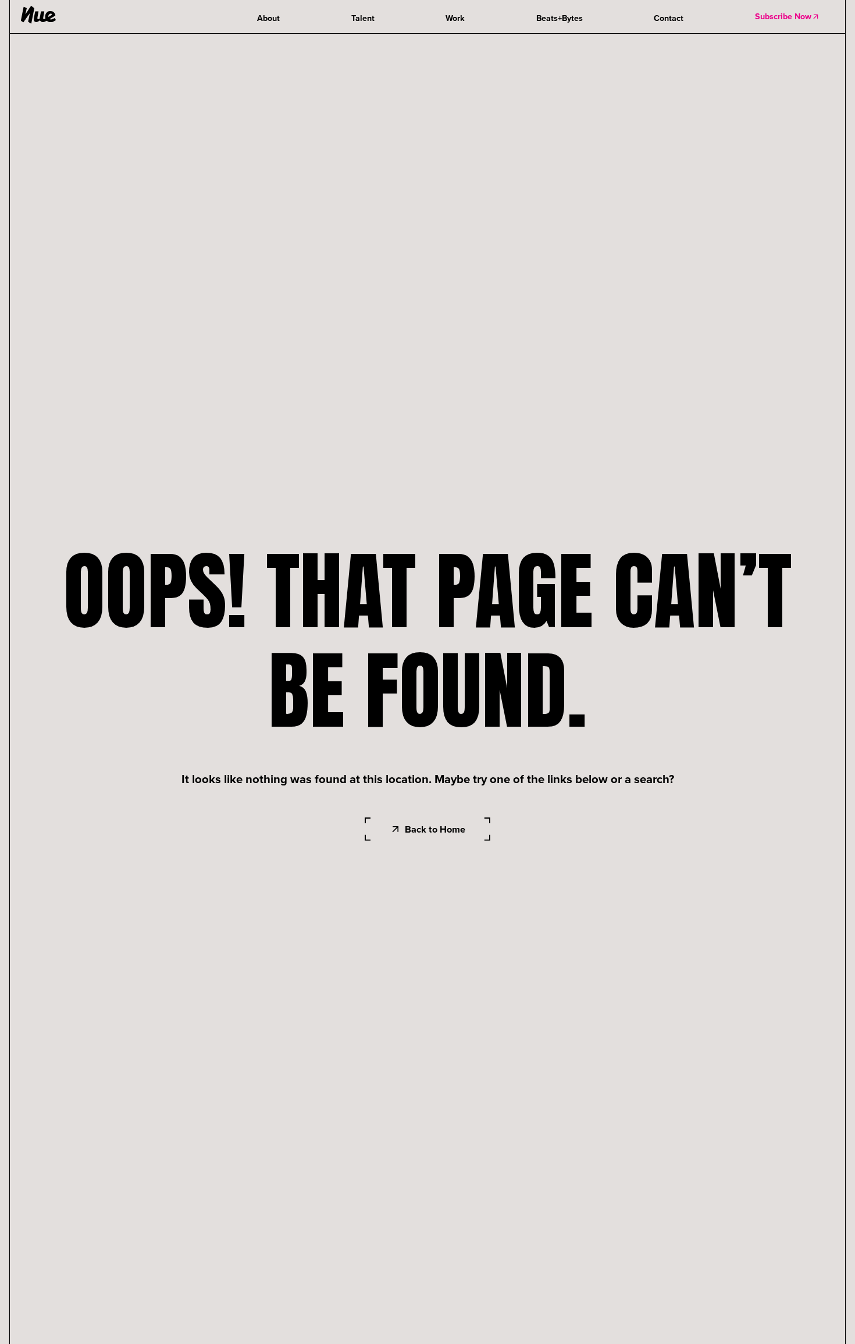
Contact (668, 18)
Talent (363, 18)
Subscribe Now (783, 16)
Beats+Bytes (559, 18)
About (268, 18)
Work (455, 18)
